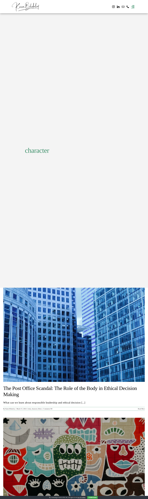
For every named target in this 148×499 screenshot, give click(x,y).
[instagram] (113, 6)
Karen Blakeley (10, 409)
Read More (141, 409)
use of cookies (81, 497)
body (29, 409)
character (34, 409)
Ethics (40, 409)
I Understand (92, 497)
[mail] (123, 6)
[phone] (128, 6)
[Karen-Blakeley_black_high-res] (25, 3)
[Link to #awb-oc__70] (132, 6)
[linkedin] (118, 6)
